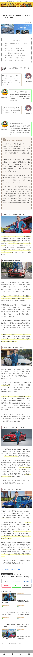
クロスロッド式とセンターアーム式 (15, 55)
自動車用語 (19, 576)
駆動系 (26, 576)
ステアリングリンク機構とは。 (14, 48)
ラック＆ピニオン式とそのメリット (15, 58)
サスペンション (25, 574)
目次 (14, 40)
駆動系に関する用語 (7, 574)
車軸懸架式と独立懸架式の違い (14, 53)
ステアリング (6, 576)
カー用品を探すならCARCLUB (10, 569)
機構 (13, 576)
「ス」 (17, 574)
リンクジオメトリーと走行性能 (14, 60)
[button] (26, 586)
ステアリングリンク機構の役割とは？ (16, 50)
